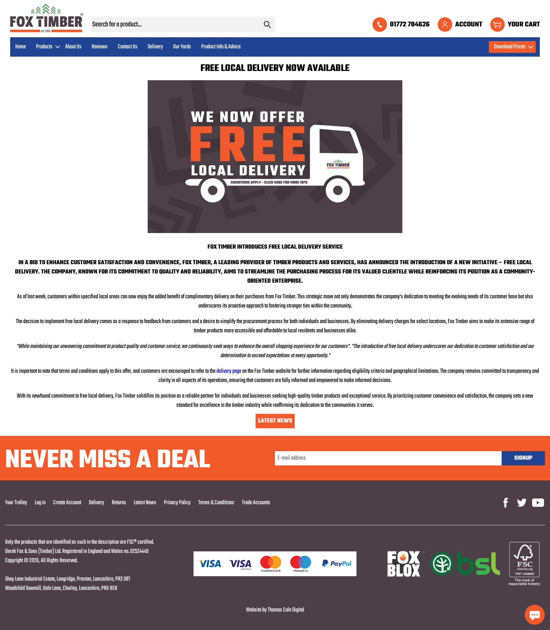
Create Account (67, 502)
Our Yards (182, 47)
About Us (73, 47)
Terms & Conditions (216, 502)
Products (44, 47)
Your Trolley (16, 502)
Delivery (155, 47)
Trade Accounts (256, 502)
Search (267, 24)
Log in (40, 502)
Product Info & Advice (221, 47)
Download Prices (509, 47)
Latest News (275, 421)
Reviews (100, 47)
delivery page (228, 371)
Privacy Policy (177, 502)
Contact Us (128, 47)
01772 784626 (410, 24)
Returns (119, 502)
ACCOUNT (468, 24)
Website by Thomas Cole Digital (275, 610)
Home (20, 47)
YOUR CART (524, 24)
